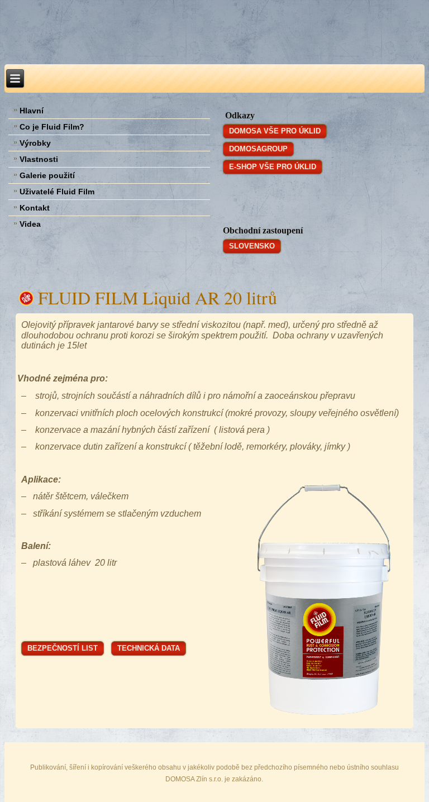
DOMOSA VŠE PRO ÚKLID (275, 131)
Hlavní (32, 110)
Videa (30, 223)
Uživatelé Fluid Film (57, 191)
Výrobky (35, 143)
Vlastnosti (39, 159)
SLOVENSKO (252, 246)
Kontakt (35, 207)
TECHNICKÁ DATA (148, 648)
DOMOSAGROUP (258, 149)
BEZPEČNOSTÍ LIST (62, 648)
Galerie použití (47, 175)
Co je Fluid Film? (52, 126)
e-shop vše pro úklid (272, 167)
